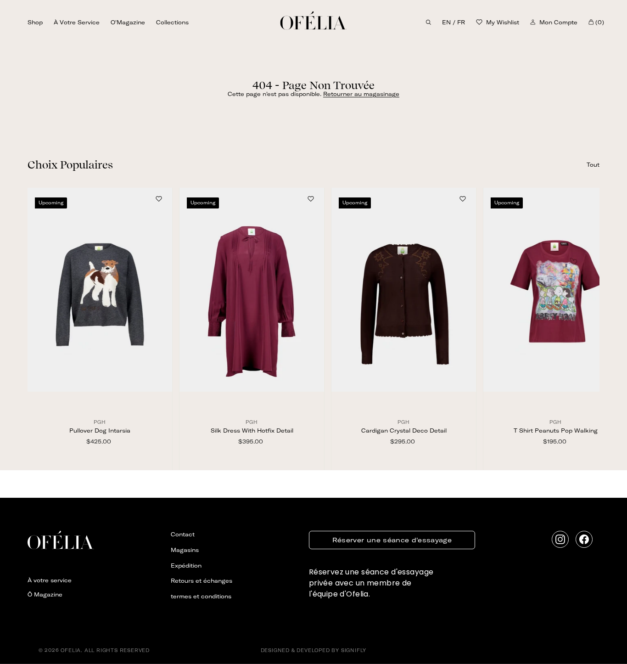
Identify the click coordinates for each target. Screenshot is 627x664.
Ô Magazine (45, 594)
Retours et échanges (201, 580)
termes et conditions (201, 596)
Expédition (186, 565)
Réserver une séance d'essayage (392, 540)
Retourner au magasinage (361, 93)
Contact (183, 534)
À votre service (77, 22)
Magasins (185, 549)
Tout (593, 164)
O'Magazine (128, 22)
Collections (172, 22)
